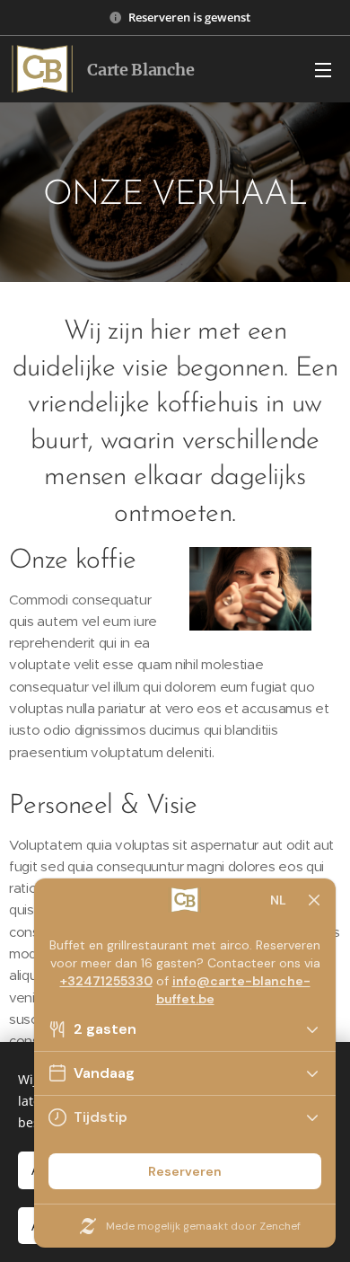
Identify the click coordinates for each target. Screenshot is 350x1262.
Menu (323, 69)
